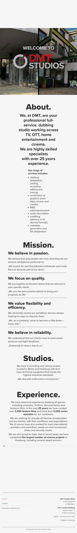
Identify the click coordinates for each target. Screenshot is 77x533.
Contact (5, 503)
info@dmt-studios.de (67, 520)
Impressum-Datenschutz (11, 508)
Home (4, 499)
